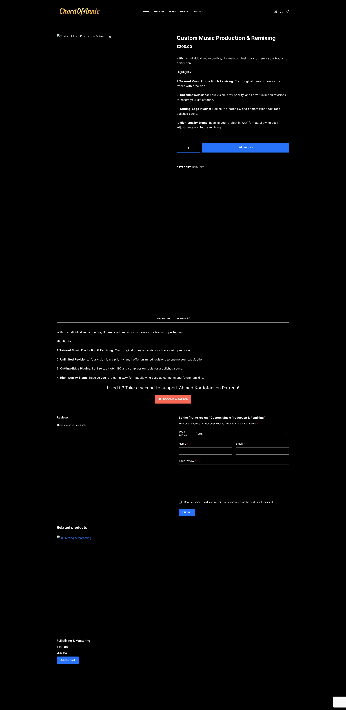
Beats (172, 11)
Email (240, 443)
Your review (187, 461)
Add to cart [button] (67, 660)
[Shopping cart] (274, 11)
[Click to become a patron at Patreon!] (173, 399)
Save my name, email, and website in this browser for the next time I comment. (229, 502)
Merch (184, 11)
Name (183, 443)
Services (159, 11)
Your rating (183, 433)
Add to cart (245, 147)
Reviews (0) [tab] (183, 318)
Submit (187, 512)
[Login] (281, 11)
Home (146, 11)
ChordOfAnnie (73, 19)
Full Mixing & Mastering (73, 640)
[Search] (288, 11)
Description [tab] (163, 318)
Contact (198, 11)
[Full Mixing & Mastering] (94, 585)
